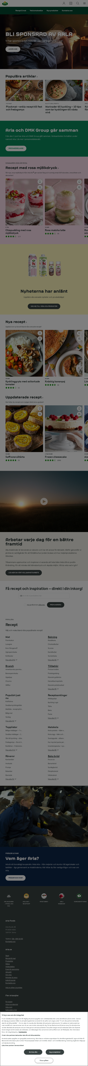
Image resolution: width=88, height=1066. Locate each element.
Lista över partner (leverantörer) (13, 1045)
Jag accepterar (54, 1052)
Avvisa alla (33, 1052)
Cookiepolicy (23, 1032)
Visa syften (44, 1060)
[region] (44, 1039)
